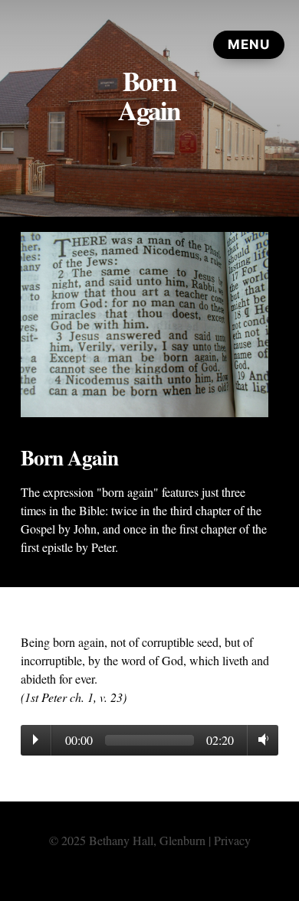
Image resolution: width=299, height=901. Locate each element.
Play (35, 739)
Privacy (232, 840)
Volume (260, 739)
